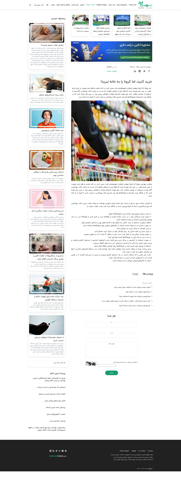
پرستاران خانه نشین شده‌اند (55, 407)
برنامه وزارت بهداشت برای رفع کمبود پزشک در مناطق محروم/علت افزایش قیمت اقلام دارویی (46, 429)
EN (47, 5)
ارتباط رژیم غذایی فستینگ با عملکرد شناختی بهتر (48, 174)
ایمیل (111, 333)
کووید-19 (135, 274)
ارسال (111, 373)
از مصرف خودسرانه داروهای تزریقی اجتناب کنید (49, 339)
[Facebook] (149, 71)
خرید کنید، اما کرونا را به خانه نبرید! (126, 81)
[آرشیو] (50, 451)
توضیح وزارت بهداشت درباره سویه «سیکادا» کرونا (134, 306)
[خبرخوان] (53, 451)
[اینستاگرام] (59, 451)
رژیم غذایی (75, 5)
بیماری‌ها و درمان (121, 5)
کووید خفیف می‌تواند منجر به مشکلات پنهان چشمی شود (132, 287)
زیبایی (53, 5)
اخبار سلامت (132, 5)
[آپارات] (65, 451)
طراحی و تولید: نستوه (142, 468)
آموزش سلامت (111, 71)
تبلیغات (133, 451)
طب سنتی (111, 5)
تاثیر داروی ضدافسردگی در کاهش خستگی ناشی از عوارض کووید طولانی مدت (126, 301)
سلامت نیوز (143, 5)
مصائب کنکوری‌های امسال (56, 414)
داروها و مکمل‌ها (102, 5)
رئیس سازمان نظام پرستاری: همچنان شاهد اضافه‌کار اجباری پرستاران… (101, 33)
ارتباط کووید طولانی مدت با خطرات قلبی (137, 292)
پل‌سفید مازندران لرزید (57, 421)
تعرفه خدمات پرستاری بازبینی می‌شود (52, 394)
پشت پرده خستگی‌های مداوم (51, 95)
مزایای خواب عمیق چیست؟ (52, 45)
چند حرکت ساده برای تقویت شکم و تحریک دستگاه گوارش (48, 298)
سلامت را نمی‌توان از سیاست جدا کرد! (81, 29)
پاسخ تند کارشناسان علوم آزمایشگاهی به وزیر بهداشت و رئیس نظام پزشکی (49, 379)
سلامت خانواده (90, 5)
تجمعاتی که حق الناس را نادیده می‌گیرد (51, 387)
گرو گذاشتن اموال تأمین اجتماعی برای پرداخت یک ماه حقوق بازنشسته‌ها (122, 33)
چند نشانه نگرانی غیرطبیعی (52, 130)
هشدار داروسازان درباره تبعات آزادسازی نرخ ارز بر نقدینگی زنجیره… (143, 31)
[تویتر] (56, 451)
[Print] (135, 71)
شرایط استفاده (124, 451)
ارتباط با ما (142, 451)
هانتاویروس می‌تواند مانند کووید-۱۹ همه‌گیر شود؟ (134, 296)
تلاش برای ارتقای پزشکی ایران (55, 401)
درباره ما (150, 451)
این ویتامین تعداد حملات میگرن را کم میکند (47, 212)
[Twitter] (144, 71)
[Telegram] (139, 71)
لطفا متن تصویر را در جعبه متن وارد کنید (125, 362)
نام (111, 322)
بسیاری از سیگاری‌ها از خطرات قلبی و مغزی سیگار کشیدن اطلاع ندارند (48, 257)
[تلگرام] (62, 451)
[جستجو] (30, 5)
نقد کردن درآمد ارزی (59, 363)
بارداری (82, 5)
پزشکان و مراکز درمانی (63, 5)
